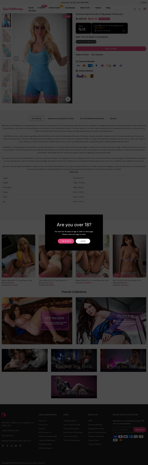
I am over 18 (66, 241)
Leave (83, 241)
